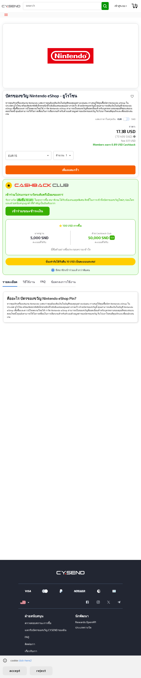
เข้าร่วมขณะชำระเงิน (27, 211)
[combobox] (61, 5)
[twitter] (108, 602)
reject (41, 671)
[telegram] (119, 602)
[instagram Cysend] (98, 602)
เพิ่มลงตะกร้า (70, 170)
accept (14, 671)
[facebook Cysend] (87, 602)
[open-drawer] (6, 15)
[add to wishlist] (132, 96)
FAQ (27, 637)
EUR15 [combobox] (12, 155)
